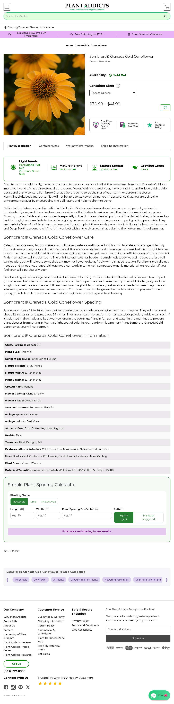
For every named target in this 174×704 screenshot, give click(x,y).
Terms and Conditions (85, 625)
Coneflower (40, 579)
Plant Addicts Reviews (17, 642)
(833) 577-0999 (14, 671)
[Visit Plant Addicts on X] (27, 687)
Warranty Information (80, 145)
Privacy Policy (80, 620)
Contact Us (10, 621)
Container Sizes (49, 145)
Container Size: (104, 86)
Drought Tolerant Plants (84, 579)
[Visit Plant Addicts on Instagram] (13, 687)
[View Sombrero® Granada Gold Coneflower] (165, 107)
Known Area (48, 501)
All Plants (58, 579)
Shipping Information (114, 145)
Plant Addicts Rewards (18, 654)
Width (42, 509)
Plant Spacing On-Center (80, 509)
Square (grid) (124, 517)
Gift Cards (44, 653)
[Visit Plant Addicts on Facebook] (6, 687)
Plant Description (19, 145)
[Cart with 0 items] (167, 7)
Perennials (21, 579)
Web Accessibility (82, 629)
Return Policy (46, 625)
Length (17, 509)
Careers (8, 630)
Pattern (118, 509)
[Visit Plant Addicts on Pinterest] (20, 687)
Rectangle (19, 501)
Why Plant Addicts (15, 616)
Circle (33, 501)
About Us (9, 625)
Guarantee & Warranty (51, 616)
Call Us (16, 663)
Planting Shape (20, 495)
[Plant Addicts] (87, 7)
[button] (7, 7)
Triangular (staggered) (148, 517)
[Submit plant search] (165, 16)
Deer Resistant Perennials (150, 579)
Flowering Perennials (117, 579)
